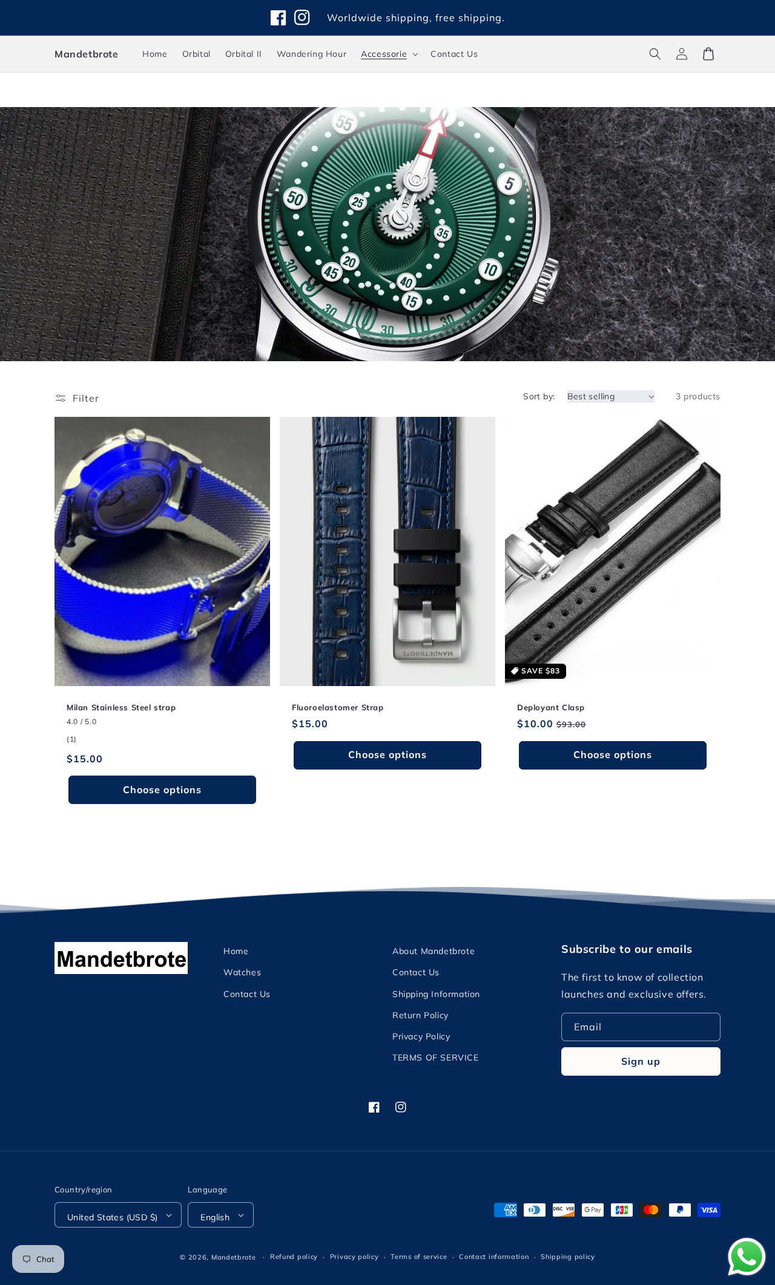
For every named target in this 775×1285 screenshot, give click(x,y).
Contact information (494, 1256)
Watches (242, 972)
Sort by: (539, 396)
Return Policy (420, 1015)
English (214, 1217)
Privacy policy (354, 1256)
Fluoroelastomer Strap (338, 707)
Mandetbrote (233, 1257)
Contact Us (247, 994)
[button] (655, 54)
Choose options (162, 789)
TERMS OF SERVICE (435, 1057)
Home (235, 951)
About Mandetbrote (433, 951)
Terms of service (419, 1256)
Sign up (641, 1061)
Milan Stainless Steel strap (121, 707)
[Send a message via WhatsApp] (747, 1257)
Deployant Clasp (551, 707)
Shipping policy (568, 1256)
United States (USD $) (112, 1217)
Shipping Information (436, 994)
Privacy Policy (421, 1036)
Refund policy (294, 1256)
